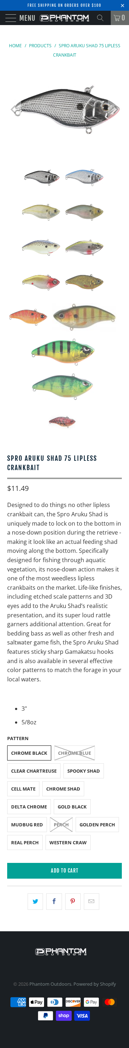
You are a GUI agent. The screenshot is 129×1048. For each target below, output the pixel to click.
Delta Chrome (29, 806)
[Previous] (14, 110)
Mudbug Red (27, 824)
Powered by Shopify (94, 984)
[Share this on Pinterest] (73, 901)
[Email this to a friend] (91, 901)
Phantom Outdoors (50, 984)
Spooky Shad (83, 771)
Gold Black (72, 806)
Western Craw (68, 842)
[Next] (115, 110)
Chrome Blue (74, 753)
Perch (61, 824)
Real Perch (25, 842)
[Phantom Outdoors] (64, 18)
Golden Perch (97, 824)
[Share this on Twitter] (35, 901)
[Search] (102, 18)
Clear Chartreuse (34, 771)
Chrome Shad (63, 789)
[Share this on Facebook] (54, 901)
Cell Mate (23, 789)
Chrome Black (29, 753)
